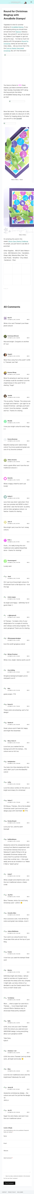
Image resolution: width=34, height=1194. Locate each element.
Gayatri (10, 354)
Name (5, 1136)
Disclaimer (20, 1192)
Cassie (10, 952)
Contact (4, 1192)
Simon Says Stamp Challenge (18, 241)
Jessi (9, 576)
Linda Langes (12, 597)
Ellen (9, 1069)
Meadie (10, 421)
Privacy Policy (12, 1192)
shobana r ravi (12, 1051)
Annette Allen (12, 913)
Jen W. (10, 1110)
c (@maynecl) (12, 615)
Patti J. (10, 540)
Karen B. (10, 704)
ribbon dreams (12, 460)
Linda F (10, 874)
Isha (9, 688)
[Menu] (31, 2)
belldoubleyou (12, 839)
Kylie (9, 1021)
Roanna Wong (12, 372)
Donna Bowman (12, 439)
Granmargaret (12, 560)
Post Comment (9, 1183)
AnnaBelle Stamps (17, 27)
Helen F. (10, 800)
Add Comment (8, 1158)
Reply (28, 319)
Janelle (10, 395)
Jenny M (10, 1087)
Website (6, 1150)
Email (5, 1143)
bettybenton (11, 761)
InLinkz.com (6, 288)
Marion (10, 970)
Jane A (10, 521)
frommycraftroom (13, 336)
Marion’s (18, 32)
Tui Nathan (11, 998)
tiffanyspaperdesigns (14, 638)
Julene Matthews (13, 931)
